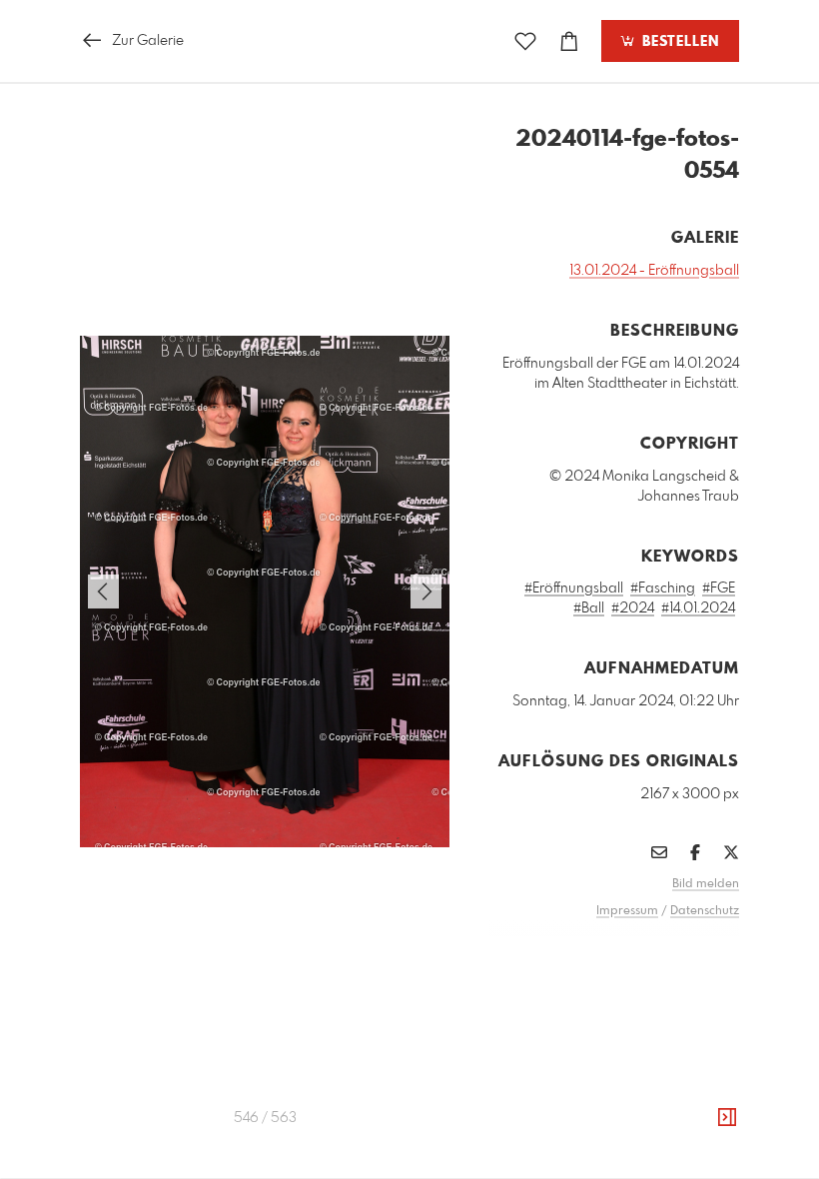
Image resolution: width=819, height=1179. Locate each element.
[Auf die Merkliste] (525, 41)
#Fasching (662, 588)
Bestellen (678, 42)
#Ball (588, 608)
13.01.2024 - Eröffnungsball (654, 271)
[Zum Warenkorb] (569, 41)
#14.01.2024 (698, 608)
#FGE (718, 588)
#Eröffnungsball (573, 588)
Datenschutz (704, 911)
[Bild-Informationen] (727, 1118)
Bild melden (705, 884)
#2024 (632, 608)
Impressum (627, 911)
